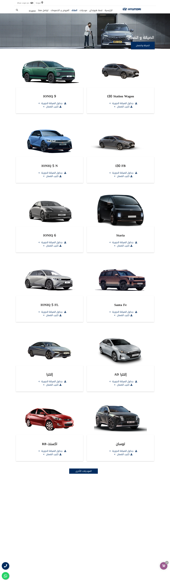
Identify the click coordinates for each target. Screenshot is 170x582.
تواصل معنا (43, 10)
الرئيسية (109, 10)
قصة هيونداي (95, 10)
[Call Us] (5, 566)
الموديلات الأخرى (83, 471)
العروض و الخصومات (60, 10)
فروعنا (38, 3)
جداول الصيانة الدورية (123, 103)
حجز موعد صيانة (23, 3)
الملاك (74, 10)
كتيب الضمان (122, 107)
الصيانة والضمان (143, 45)
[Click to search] (17, 10)
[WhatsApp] (5, 576)
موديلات (83, 10)
